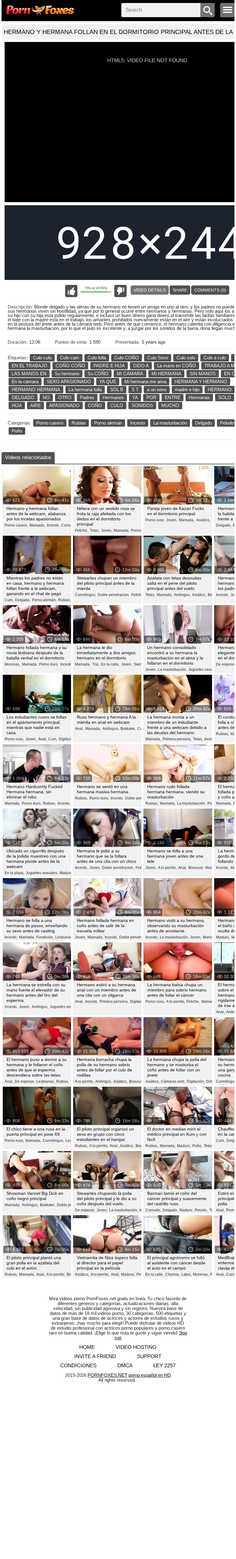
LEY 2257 (164, 1365)
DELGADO (23, 397)
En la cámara (25, 381)
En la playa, (14, 873)
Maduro (211, 868)
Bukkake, (128, 729)
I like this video (71, 291)
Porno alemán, (44, 600)
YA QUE (107, 381)
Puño (17, 430)
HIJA (17, 405)
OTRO (65, 397)
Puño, (197, 1146)
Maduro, (66, 873)
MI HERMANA (166, 373)
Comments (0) (210, 290)
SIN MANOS (203, 373)
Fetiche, (81, 530)
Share (180, 290)
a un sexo (157, 389)
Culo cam (69, 357)
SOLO (224, 397)
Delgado (203, 422)
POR (151, 397)
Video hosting (136, 1347)
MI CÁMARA (130, 373)
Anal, (42, 739)
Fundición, (45, 937)
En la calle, (110, 664)
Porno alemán (108, 422)
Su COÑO (98, 373)
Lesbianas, (64, 937)
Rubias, (64, 600)
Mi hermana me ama (145, 381)
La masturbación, (172, 669)
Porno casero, (16, 525)
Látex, (186, 1274)
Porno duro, (49, 664)
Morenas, (12, 664)
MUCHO (170, 405)
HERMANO (220, 389)
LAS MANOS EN (29, 373)
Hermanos (113, 397)
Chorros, (172, 1274)
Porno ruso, (140, 530)
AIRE (35, 405)
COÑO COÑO (70, 365)
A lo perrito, (167, 868)
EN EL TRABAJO (29, 365)
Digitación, (68, 739)
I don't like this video (120, 291)
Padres (87, 397)
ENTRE (172, 397)
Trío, (96, 664)
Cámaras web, (173, 1081)
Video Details (150, 290)
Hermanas (199, 397)
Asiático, (203, 520)
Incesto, (53, 525)
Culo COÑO (126, 357)
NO (46, 397)
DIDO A (141, 365)
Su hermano (67, 373)
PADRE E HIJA (109, 365)
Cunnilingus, (85, 595)
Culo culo (42, 357)
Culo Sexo (157, 357)
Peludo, (201, 1210)
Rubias (79, 422)
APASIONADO (64, 405)
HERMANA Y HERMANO (201, 381)
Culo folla (97, 357)
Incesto (137, 422)
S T (135, 389)
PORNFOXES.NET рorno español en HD (129, 1375)
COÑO (95, 405)
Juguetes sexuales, (204, 669)
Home (87, 1347)
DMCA (124, 1365)
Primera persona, (177, 739)
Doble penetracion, (114, 595)
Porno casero (49, 422)
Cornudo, (69, 525)
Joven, (106, 530)
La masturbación (170, 422)
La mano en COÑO (176, 365)
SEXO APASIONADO (69, 381)
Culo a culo (214, 357)
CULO (116, 405)
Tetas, (95, 530)
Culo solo (185, 357)
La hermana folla (85, 389)
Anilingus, (182, 595)
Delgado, (223, 525)
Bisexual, (196, 868)
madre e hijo (187, 389)
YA (135, 397)
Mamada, (37, 525)
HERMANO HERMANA (36, 389)
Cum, (9, 600)
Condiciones (78, 1365)
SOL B (116, 389)
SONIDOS (142, 405)
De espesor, (226, 664)
